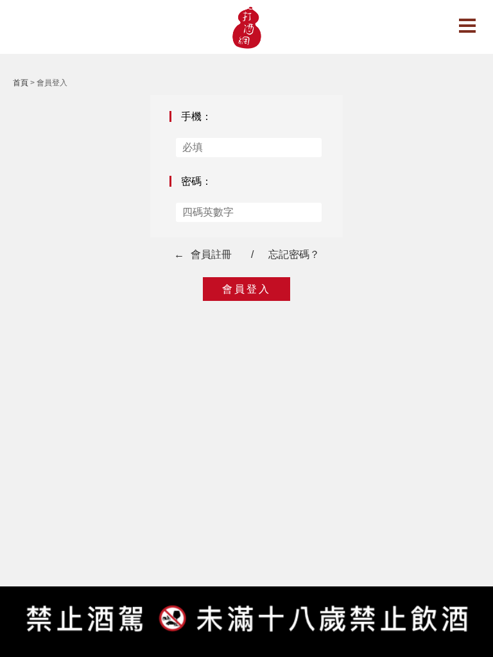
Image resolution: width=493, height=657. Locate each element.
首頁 (20, 82)
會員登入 (246, 289)
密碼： (196, 181)
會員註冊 (211, 254)
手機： (196, 116)
